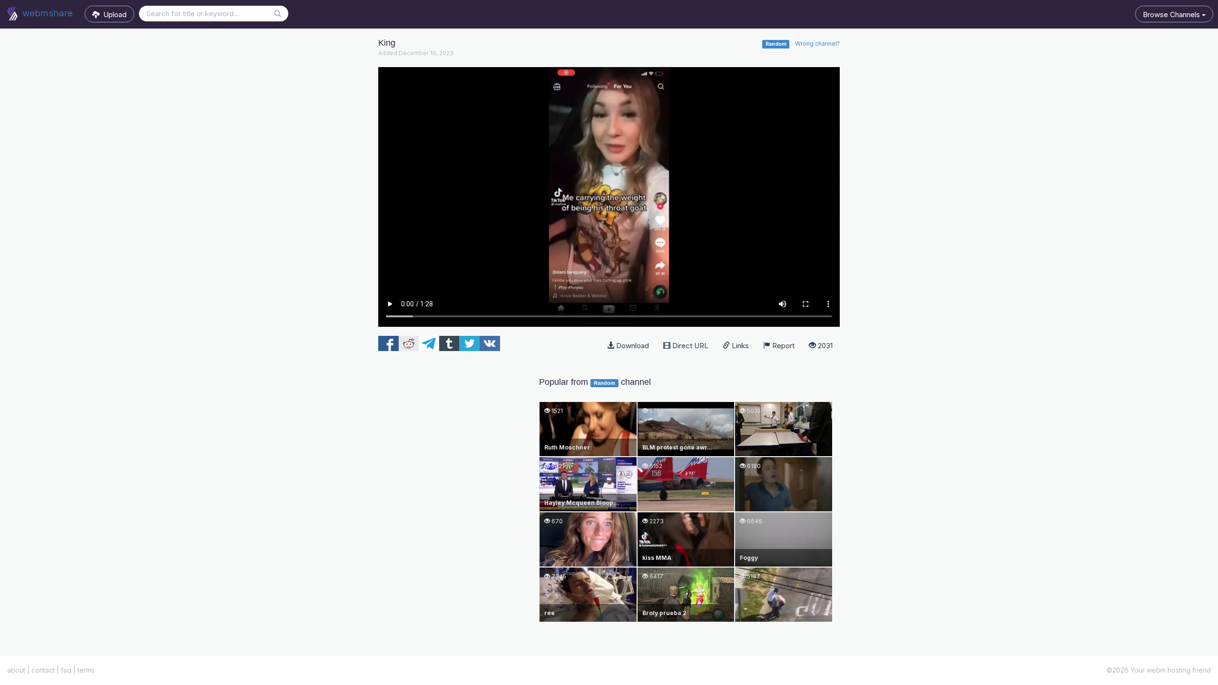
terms (86, 670)
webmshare (46, 13)
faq (66, 670)
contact (43, 670)
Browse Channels (1172, 14)
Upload (113, 14)
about (16, 670)
